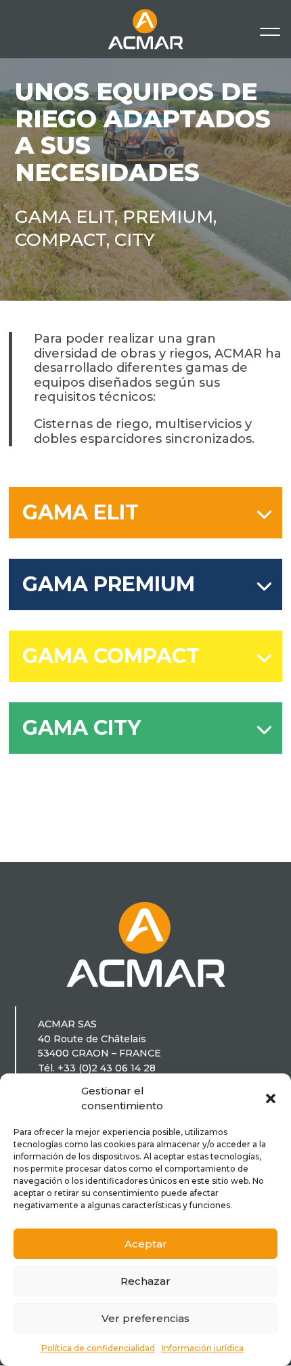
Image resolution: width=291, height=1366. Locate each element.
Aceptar (146, 1243)
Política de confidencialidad (98, 1348)
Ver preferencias (145, 1318)
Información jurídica (203, 1348)
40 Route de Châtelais (92, 1039)
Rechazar (145, 1281)
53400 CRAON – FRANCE (99, 1053)
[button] (270, 1098)
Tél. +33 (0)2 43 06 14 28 (97, 1068)
